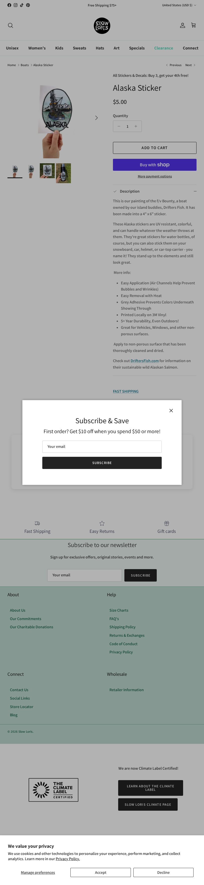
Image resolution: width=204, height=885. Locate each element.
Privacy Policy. (68, 858)
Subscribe (102, 463)
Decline (163, 872)
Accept (100, 872)
